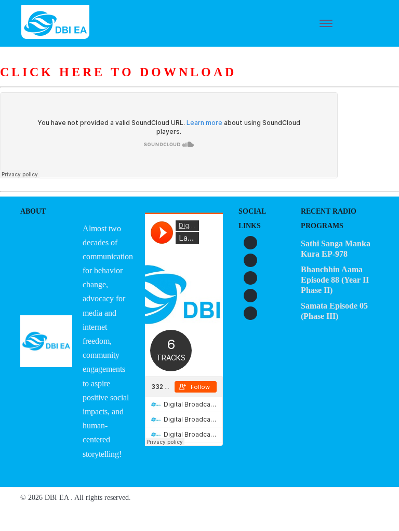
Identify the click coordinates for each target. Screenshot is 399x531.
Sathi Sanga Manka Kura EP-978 (335, 248)
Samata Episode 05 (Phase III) (334, 310)
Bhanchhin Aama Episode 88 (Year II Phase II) (335, 280)
